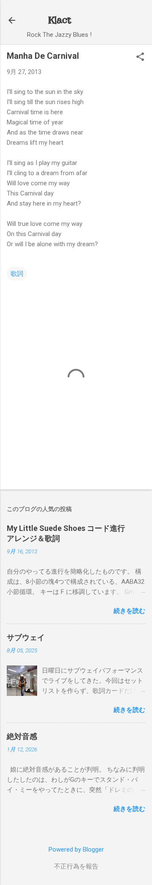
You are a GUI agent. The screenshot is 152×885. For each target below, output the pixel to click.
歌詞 (17, 274)
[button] (140, 57)
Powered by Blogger (76, 849)
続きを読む (129, 611)
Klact (59, 20)
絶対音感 (22, 736)
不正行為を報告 (76, 866)
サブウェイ (26, 637)
